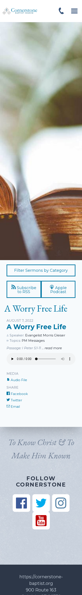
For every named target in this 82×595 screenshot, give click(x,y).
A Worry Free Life (36, 327)
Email (15, 406)
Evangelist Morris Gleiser (45, 335)
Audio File (18, 380)
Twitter (16, 400)
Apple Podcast (58, 289)
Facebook (19, 394)
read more (53, 348)
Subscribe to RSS (26, 289)
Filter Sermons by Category (41, 270)
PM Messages (33, 340)
